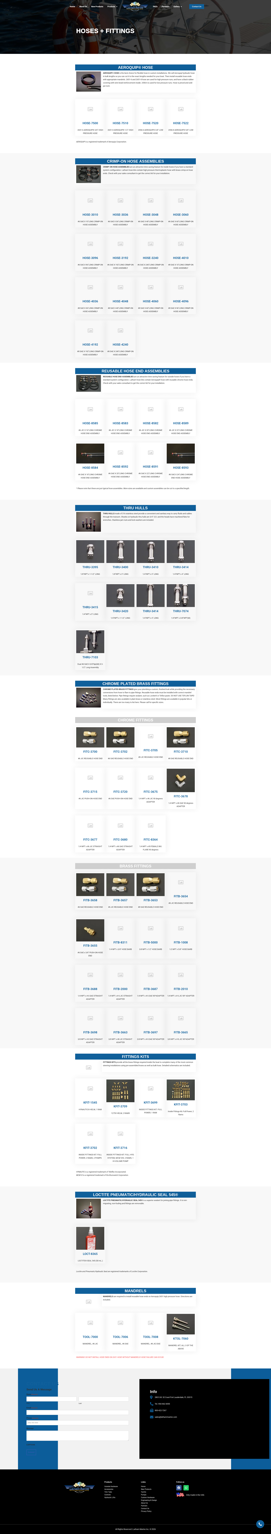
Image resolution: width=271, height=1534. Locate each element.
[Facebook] (179, 1487)
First (28, 1403)
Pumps (143, 1495)
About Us (83, 6)
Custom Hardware (147, 1497)
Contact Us (145, 1508)
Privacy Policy (146, 1511)
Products (111, 6)
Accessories (108, 1489)
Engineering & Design (149, 1500)
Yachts (143, 1492)
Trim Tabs (108, 1492)
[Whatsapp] (186, 1487)
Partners (165, 6)
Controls (107, 1495)
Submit (31, 1452)
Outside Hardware (111, 1486)
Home (72, 6)
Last (80, 1403)
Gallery (177, 6)
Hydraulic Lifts (109, 1497)
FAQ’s (155, 6)
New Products (97, 6)
